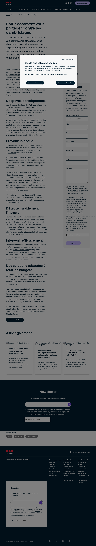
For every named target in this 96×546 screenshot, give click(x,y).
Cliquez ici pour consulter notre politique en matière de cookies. (46, 74)
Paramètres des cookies (35, 82)
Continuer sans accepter (68, 59)
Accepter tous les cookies (65, 82)
